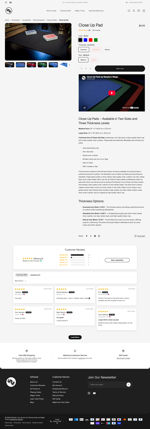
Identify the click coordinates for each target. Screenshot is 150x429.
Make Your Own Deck (60, 402)
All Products (35, 389)
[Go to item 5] (53, 64)
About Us (34, 382)
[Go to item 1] (20, 64)
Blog (32, 402)
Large (94, 60)
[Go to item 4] (42, 64)
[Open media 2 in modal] (38, 42)
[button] (64, 255)
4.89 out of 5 (38, 258)
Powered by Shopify (16, 419)
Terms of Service (59, 392)
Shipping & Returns (60, 389)
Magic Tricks (35, 395)
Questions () (35, 275)
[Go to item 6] (64, 64)
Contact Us (56, 382)
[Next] (66, 45)
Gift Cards (123, 355)
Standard (96, 50)
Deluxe (107, 50)
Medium (83, 60)
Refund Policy (58, 395)
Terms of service (26, 422)
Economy (84, 50)
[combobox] (135, 2)
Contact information (37, 422)
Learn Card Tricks (37, 399)
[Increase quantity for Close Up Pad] (90, 69)
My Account (57, 385)
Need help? (141, 236)
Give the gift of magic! (123, 358)
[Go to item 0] (9, 64)
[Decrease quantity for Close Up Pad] (81, 69)
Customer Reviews (37, 385)
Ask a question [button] (117, 260)
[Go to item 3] (31, 64)
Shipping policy (9, 425)
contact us (82, 358)
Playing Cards (35, 392)
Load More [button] (75, 337)
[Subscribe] (128, 385)
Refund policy (8, 422)
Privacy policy (17, 422)
